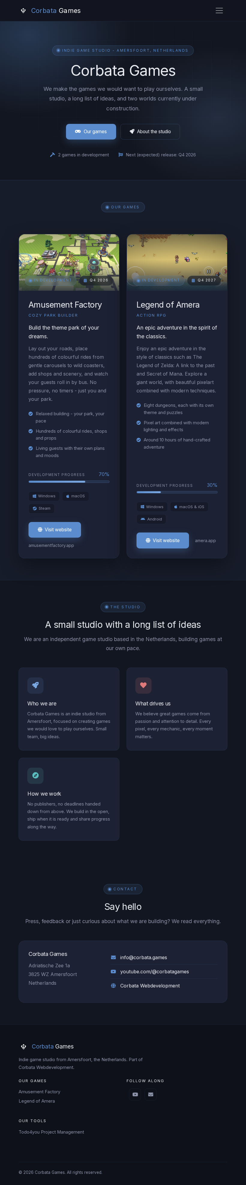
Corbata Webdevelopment (150, 986)
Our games (95, 131)
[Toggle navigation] (219, 10)
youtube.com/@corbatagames (154, 972)
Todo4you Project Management (51, 1132)
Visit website (58, 530)
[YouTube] (135, 1094)
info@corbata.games (143, 957)
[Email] (151, 1094)
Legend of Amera (37, 1101)
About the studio (154, 131)
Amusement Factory (39, 1091)
